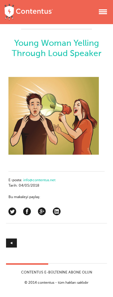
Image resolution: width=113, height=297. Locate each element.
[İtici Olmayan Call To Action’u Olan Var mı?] (31, 243)
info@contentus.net (39, 180)
